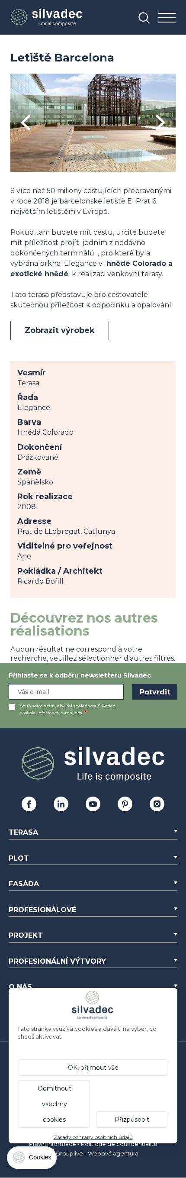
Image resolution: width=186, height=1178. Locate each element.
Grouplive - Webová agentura (97, 1153)
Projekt (26, 935)
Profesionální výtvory (57, 961)
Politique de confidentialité (119, 1143)
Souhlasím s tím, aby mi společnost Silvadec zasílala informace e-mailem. (67, 709)
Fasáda (24, 884)
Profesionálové (42, 910)
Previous (26, 123)
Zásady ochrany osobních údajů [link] (93, 1137)
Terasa (23, 832)
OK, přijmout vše (93, 1067)
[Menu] (167, 18)
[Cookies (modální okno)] (32, 1159)
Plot (19, 858)
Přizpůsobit (132, 1119)
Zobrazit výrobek (60, 330)
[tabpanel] (93, 123)
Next (160, 123)
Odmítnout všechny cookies (54, 1103)
